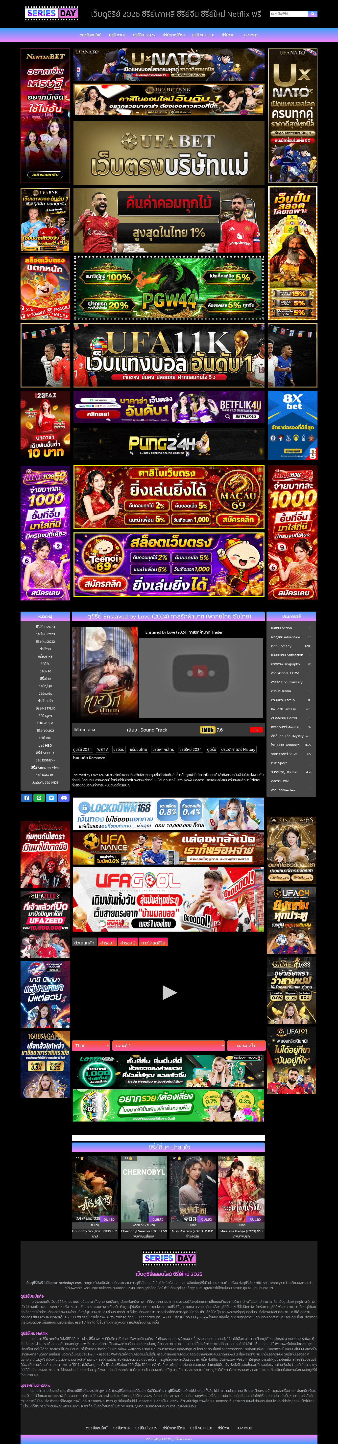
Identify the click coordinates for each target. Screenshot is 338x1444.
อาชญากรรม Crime (285, 673)
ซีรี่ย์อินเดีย (45, 701)
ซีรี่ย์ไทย (45, 678)
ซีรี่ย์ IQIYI (45, 715)
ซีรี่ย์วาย (228, 35)
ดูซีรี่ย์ (211, 749)
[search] (312, 14)
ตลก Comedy (281, 646)
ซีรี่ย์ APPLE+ (45, 753)
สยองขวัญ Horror (284, 718)
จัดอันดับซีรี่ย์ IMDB (45, 782)
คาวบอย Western (283, 790)
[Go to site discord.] (64, 798)
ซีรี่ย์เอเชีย (45, 693)
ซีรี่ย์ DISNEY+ (45, 760)
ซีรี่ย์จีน (45, 663)
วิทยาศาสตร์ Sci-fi (284, 754)
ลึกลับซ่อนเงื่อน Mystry (287, 736)
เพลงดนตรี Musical (285, 727)
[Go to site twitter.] (51, 798)
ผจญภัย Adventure (285, 637)
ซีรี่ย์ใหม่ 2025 (144, 35)
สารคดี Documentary (287, 682)
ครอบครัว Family (283, 700)
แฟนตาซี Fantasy (283, 709)
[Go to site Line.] (39, 798)
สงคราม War (280, 781)
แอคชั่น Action (281, 628)
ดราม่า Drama (281, 691)
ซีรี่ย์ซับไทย (138, 749)
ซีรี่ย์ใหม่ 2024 (45, 626)
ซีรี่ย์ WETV (45, 723)
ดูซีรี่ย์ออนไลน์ (90, 35)
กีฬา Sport (279, 763)
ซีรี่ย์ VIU (45, 738)
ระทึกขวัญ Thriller (284, 772)
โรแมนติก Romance (89, 758)
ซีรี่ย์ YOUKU (45, 730)
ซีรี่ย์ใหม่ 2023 (45, 634)
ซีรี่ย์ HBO (45, 745)
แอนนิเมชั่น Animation (287, 655)
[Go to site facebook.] (27, 798)
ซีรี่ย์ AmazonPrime (45, 767)
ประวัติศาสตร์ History (238, 749)
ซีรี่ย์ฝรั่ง (45, 671)
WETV (102, 749)
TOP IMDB (250, 35)
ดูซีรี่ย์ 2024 (82, 749)
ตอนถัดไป (246, 1045)
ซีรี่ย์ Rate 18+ (45, 775)
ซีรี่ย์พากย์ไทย (174, 35)
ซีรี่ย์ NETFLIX (203, 35)
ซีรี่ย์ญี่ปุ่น (45, 686)
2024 (91, 730)
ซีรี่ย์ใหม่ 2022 (45, 641)
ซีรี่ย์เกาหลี (117, 35)
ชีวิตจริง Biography (285, 664)
